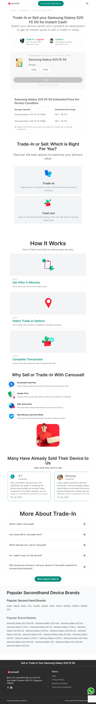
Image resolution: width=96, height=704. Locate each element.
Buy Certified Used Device (51, 3)
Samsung (24, 10)
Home (13, 10)
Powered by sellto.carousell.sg (17, 700)
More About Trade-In (48, 579)
